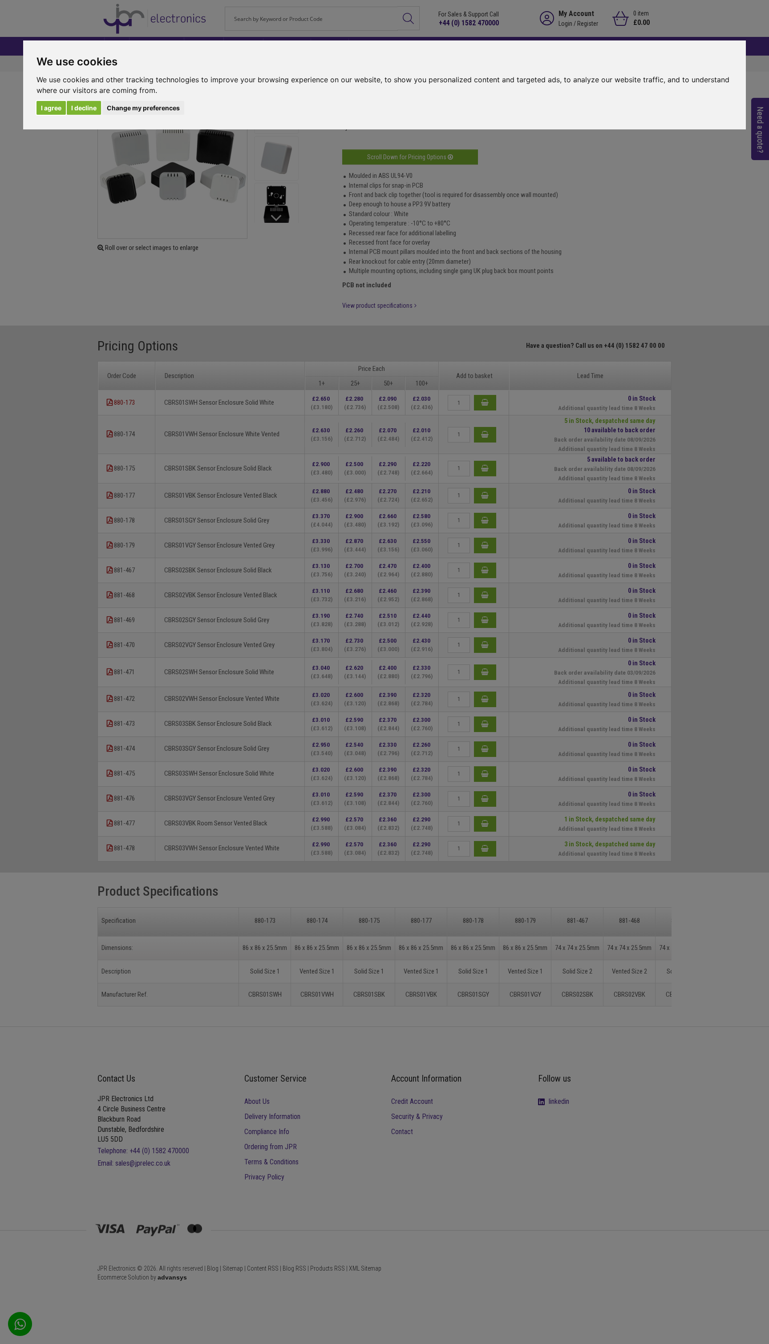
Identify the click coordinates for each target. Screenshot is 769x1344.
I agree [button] (51, 108)
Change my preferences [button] (143, 108)
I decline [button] (84, 108)
